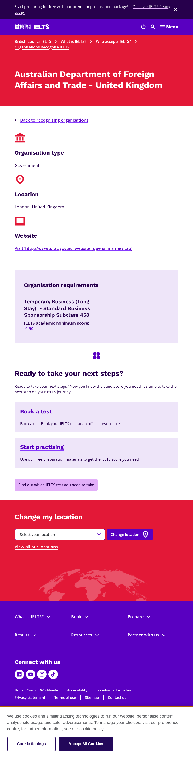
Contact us (117, 697)
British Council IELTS (33, 41)
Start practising (42, 447)
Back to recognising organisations (54, 120)
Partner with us (143, 635)
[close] (175, 9)
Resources (81, 635)
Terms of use (65, 697)
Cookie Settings (31, 744)
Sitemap (92, 697)
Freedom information (114, 690)
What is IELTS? (73, 41)
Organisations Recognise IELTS (42, 47)
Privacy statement (30, 697)
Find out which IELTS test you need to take (56, 484)
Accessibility (77, 690)
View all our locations (36, 547)
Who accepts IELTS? (113, 41)
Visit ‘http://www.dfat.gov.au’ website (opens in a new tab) (74, 248)
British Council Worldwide (36, 690)
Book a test (36, 411)
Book (76, 616)
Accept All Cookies (85, 744)
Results (22, 635)
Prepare (136, 616)
